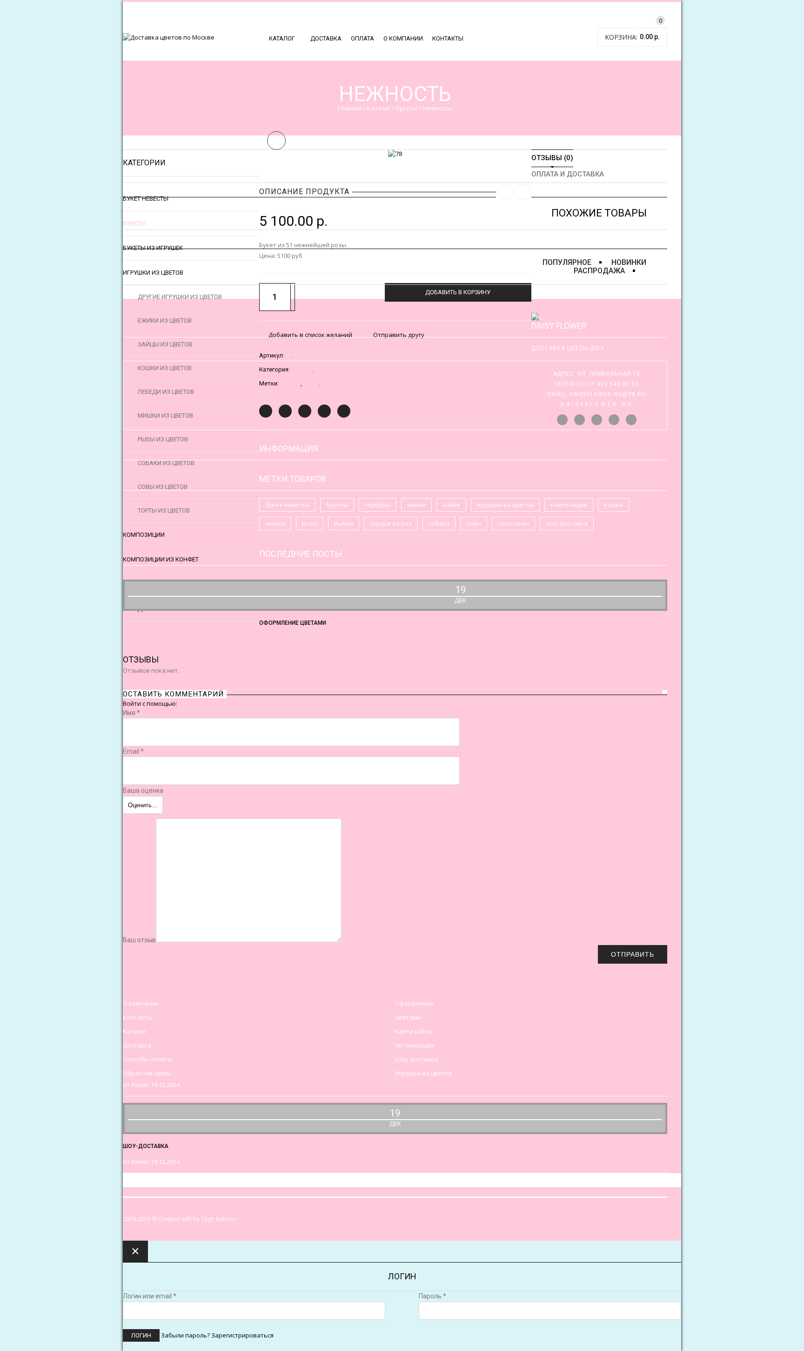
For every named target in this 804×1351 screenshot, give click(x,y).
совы (473, 523)
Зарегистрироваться (242, 1335)
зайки (451, 504)
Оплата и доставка (567, 174)
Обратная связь (147, 1073)
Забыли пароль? (185, 1335)
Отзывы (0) (552, 158)
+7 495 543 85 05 (613, 384)
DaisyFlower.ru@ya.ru (608, 394)
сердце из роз (391, 523)
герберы (377, 504)
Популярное (567, 262)
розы (309, 523)
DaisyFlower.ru (597, 404)
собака (439, 523)
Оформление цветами (292, 623)
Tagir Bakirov (218, 1219)
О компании (403, 38)
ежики (416, 504)
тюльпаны (513, 523)
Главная (350, 108)
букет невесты (287, 504)
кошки (613, 504)
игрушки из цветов (505, 504)
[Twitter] (265, 411)
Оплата (362, 38)
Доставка (326, 38)
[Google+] (324, 411)
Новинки (628, 262)
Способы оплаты (148, 1059)
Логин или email (149, 1296)
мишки (275, 523)
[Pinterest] (304, 411)
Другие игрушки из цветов (180, 296)
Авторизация (415, 1045)
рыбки (343, 523)
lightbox (276, 140)
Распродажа (599, 270)
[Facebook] (285, 411)
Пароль (432, 1296)
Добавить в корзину (457, 292)
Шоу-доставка (416, 1059)
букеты (337, 504)
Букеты (407, 108)
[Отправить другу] (343, 411)
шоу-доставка (567, 523)
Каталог (282, 38)
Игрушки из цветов (423, 1073)
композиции (568, 504)
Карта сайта (413, 1031)
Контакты (447, 38)
